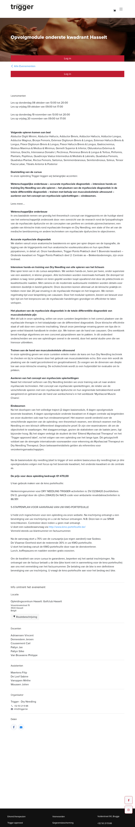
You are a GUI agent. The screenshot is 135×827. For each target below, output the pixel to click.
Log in (67, 58)
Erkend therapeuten (16, 816)
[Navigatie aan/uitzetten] (121, 8)
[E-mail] (21, 727)
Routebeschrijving (26, 617)
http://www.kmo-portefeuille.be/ (67, 527)
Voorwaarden (58, 816)
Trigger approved (15, 822)
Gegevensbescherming (62, 822)
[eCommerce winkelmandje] (114, 10)
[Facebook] (14, 727)
